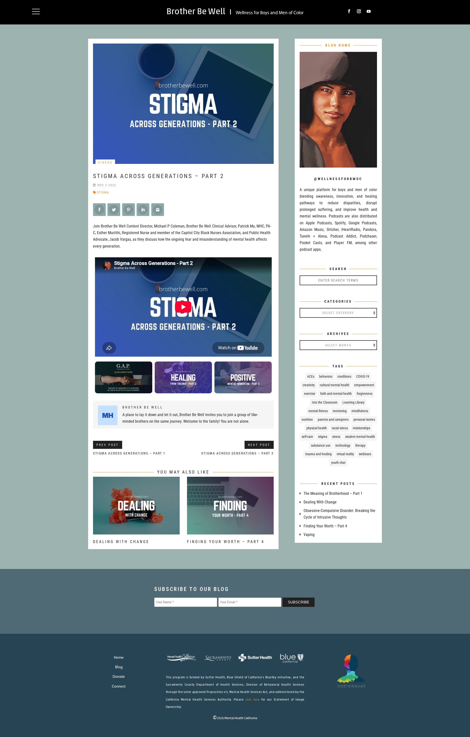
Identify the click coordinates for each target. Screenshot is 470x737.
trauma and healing (318, 454)
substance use (320, 445)
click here (253, 699)
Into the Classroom (325, 402)
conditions (344, 376)
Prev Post (107, 445)
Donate (119, 677)
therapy (360, 445)
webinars (365, 454)
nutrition (307, 419)
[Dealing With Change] (136, 531)
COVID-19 (362, 376)
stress (336, 437)
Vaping (309, 534)
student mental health (360, 437)
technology (342, 445)
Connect (119, 687)
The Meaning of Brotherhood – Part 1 (333, 493)
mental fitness (318, 411)
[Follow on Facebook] (349, 11)
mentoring (340, 411)
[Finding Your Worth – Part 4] (230, 531)
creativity (309, 385)
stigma (103, 192)
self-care (307, 437)
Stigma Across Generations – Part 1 (129, 453)
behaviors (325, 376)
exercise (309, 394)
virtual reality (345, 454)
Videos (105, 162)
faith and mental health (336, 394)
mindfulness (360, 411)
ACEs (310, 376)
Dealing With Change (121, 541)
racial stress (340, 428)
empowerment (364, 385)
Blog (119, 667)
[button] (35, 11)
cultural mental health (334, 385)
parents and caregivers (333, 419)
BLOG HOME (338, 45)
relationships (361, 428)
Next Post (259, 445)
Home (119, 658)
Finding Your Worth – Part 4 (225, 541)
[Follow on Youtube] (369, 11)
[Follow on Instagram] (359, 11)
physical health (316, 428)
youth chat (338, 463)
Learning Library (353, 402)
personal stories (364, 419)
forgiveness (364, 394)
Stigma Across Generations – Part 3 (237, 453)
